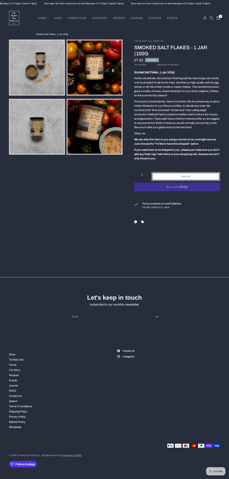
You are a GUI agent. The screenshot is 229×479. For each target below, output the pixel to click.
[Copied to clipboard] (143, 222)
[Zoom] (56, 48)
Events (172, 18)
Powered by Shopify (71, 455)
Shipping (152, 64)
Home (42, 18)
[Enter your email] (156, 316)
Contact (154, 18)
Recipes (119, 18)
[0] (217, 18)
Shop (58, 18)
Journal (136, 18)
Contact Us (15, 396)
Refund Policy (17, 421)
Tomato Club (76, 18)
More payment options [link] (177, 195)
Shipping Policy (18, 411)
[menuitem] (43, 18)
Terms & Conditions (20, 406)
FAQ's (12, 390)
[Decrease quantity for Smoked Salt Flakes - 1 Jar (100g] (137, 175)
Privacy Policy (17, 416)
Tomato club (16, 359)
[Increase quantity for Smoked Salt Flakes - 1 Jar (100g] (147, 175)
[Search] (211, 18)
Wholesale (15, 427)
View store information (154, 213)
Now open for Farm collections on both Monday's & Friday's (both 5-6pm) (78, 4)
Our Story (100, 18)
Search (13, 401)
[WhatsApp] (136, 222)
